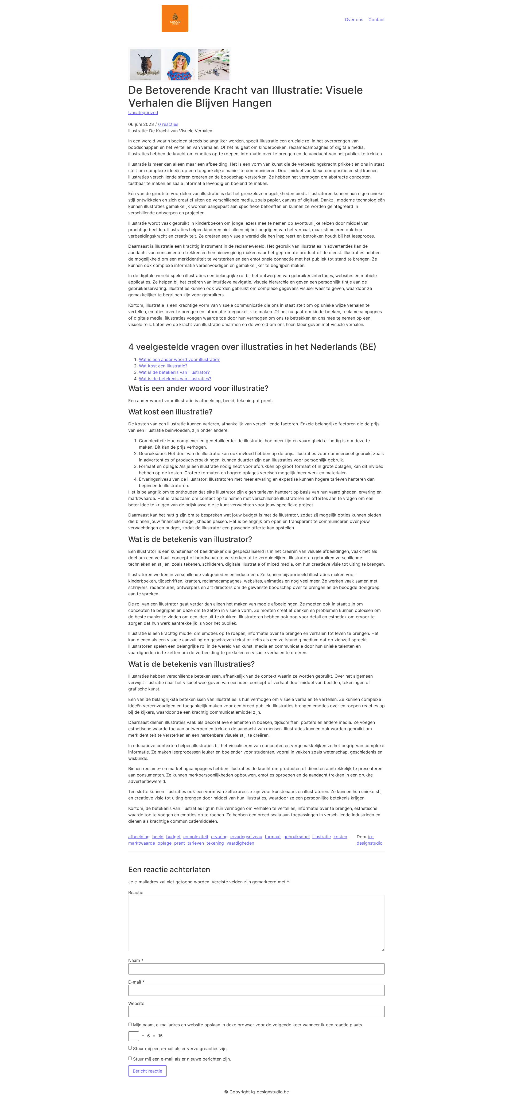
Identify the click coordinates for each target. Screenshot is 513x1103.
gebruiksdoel (296, 836)
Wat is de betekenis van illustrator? (174, 372)
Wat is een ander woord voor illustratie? (179, 359)
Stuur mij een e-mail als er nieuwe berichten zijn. (182, 1059)
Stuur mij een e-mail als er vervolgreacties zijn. (180, 1048)
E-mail (136, 982)
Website (136, 1003)
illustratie (321, 836)
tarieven (196, 843)
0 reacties (168, 124)
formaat (273, 836)
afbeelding (139, 836)
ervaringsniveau (246, 836)
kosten (340, 836)
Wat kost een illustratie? (163, 365)
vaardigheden (240, 843)
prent (179, 843)
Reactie (135, 892)
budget (173, 836)
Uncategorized (143, 112)
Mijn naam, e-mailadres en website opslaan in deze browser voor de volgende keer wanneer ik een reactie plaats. (248, 1025)
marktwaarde (141, 843)
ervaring (219, 836)
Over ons (354, 19)
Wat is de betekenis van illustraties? (175, 378)
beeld (158, 836)
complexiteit (195, 836)
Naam (135, 960)
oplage (165, 843)
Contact (376, 19)
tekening (215, 843)
